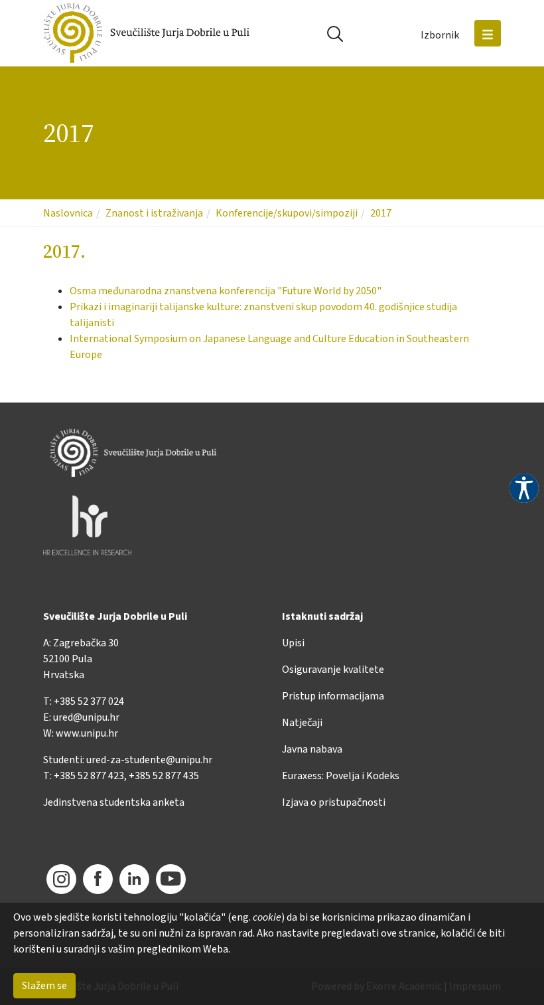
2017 (380, 213)
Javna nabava (312, 749)
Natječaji (302, 722)
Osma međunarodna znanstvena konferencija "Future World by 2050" (225, 291)
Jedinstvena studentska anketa (113, 802)
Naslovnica (68, 213)
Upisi (293, 643)
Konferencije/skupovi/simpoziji (287, 213)
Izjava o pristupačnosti (333, 802)
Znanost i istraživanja (154, 213)
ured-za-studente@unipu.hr (149, 760)
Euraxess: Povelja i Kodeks (340, 776)
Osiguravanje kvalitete (333, 669)
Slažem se (44, 985)
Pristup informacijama (333, 696)
